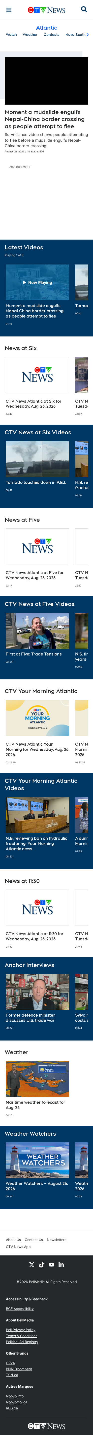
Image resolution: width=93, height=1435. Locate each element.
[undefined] (37, 294)
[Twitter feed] (32, 1264)
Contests (52, 35)
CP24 (10, 1363)
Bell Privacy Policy (20, 1330)
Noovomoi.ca (16, 1402)
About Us (13, 1240)
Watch (11, 35)
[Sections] (9, 10)
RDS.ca (12, 1408)
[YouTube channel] (52, 1264)
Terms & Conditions (21, 1336)
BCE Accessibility (20, 1308)
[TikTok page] (42, 1264)
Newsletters (56, 1240)
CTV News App (18, 1246)
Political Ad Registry (22, 1342)
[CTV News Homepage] (46, 10)
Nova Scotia (76, 35)
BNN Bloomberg (19, 1369)
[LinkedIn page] (61, 1264)
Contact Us (34, 1240)
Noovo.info (15, 1396)
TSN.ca (12, 1375)
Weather (30, 35)
